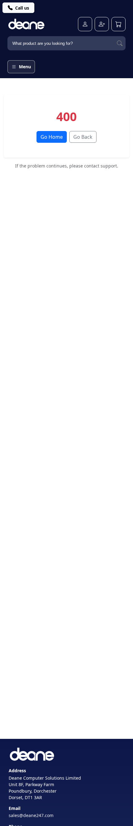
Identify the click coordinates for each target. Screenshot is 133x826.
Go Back (82, 136)
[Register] (102, 24)
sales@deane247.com (31, 815)
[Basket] (118, 24)
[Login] (85, 24)
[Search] (119, 43)
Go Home (52, 136)
